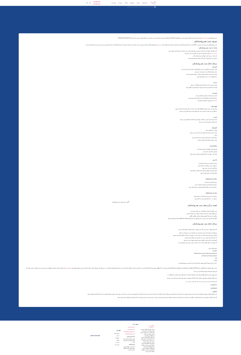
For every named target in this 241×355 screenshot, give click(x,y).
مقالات (126, 2)
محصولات (132, 2)
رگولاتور (68, 268)
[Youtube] (95, 338)
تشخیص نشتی (214, 53)
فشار (215, 100)
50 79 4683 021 (96, 4)
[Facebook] (98, 338)
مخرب (212, 198)
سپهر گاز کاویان (204, 38)
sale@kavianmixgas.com (129, 331)
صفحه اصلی (144, 2)
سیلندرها (159, 44)
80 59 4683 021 (96, 1)
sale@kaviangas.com (130, 334)
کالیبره (208, 76)
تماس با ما (114, 2)
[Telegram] (91, 338)
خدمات (138, 2)
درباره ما (120, 2)
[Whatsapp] (87, 338)
